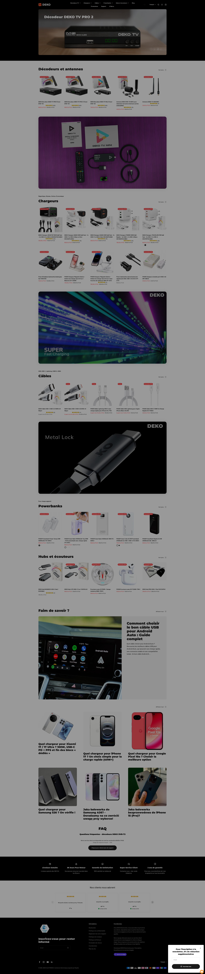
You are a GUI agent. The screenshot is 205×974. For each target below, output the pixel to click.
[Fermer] (200, 948)
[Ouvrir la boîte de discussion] (202, 971)
